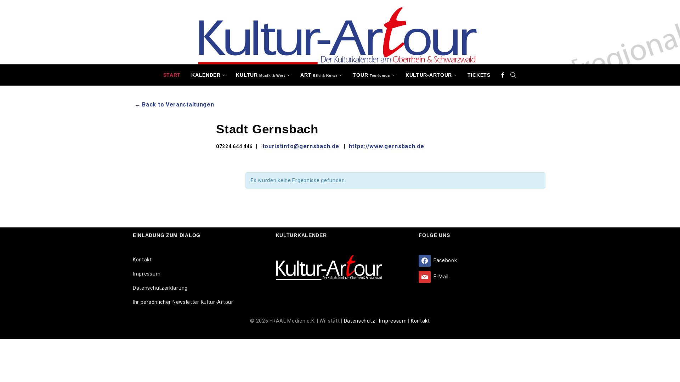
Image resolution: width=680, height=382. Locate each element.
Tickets (479, 75)
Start (172, 75)
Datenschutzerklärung (160, 288)
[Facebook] (503, 75)
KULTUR (260, 75)
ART (318, 75)
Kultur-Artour (429, 75)
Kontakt (142, 259)
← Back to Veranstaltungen (174, 104)
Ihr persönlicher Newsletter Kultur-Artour (183, 302)
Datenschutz (360, 321)
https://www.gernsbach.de (386, 146)
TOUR (371, 75)
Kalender (206, 75)
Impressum (146, 274)
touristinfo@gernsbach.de (300, 146)
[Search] (513, 75)
